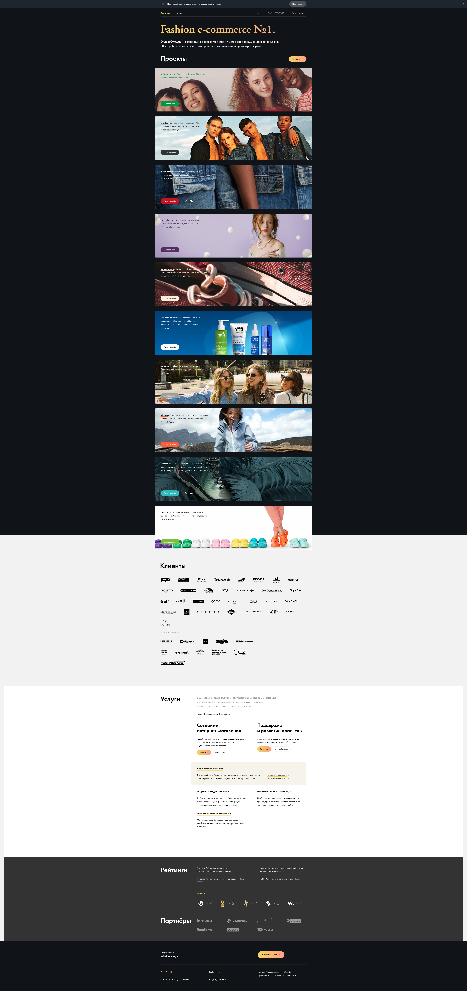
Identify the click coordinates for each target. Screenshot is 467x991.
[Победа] (222, 641)
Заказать (204, 752)
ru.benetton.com (168, 74)
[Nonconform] (188, 590)
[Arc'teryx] (165, 622)
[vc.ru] (171, 972)
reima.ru (164, 415)
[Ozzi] (240, 652)
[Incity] (273, 612)
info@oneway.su (170, 956)
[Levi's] (165, 579)
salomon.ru (166, 463)
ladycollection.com (169, 220)
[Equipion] (291, 601)
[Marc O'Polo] (168, 612)
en (258, 13)
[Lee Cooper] (231, 612)
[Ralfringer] (198, 601)
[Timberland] (222, 579)
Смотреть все (298, 59)
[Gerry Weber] (252, 612)
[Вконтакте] (161, 972)
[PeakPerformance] (272, 590)
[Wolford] (253, 601)
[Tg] (166, 972)
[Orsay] (271, 601)
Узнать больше (221, 752)
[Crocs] (259, 579)
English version (215, 972)
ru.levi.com (166, 171)
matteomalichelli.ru (169, 366)
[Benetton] (183, 579)
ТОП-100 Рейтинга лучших (280, 878)
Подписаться (297, 3)
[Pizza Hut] (187, 641)
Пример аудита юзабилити (276, 778)
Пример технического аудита (277, 775)
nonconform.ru (167, 268)
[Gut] (164, 601)
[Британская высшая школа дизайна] (219, 652)
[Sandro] (234, 601)
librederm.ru (166, 317)
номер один (192, 41)
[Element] (182, 652)
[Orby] (216, 601)
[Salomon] (276, 579)
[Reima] (292, 579)
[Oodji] (180, 601)
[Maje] (225, 590)
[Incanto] (167, 590)
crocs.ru (164, 512)
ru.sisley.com (166, 122)
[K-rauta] (244, 641)
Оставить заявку (271, 955)
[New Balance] (241, 579)
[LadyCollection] (290, 612)
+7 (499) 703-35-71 (275, 13)
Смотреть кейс (169, 103)
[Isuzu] (166, 641)
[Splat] (205, 641)
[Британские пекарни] (200, 652)
